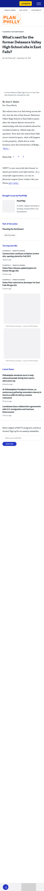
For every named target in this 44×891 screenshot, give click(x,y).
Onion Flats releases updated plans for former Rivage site (19, 269)
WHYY (9, 3)
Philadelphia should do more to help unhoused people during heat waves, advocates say (18, 378)
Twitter (18, 156)
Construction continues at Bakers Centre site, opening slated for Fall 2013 (20, 255)
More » (6, 148)
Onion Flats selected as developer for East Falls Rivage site (21, 284)
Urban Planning (10, 10)
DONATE (26, 3)
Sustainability (36, 10)
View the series (9, 235)
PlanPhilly (21, 201)
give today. (14, 183)
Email (23, 156)
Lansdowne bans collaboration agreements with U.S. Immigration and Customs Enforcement (21, 409)
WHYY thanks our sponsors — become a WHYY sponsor (22, 326)
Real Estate (23, 10)
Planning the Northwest (13, 32)
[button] (5, 887)
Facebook (13, 156)
